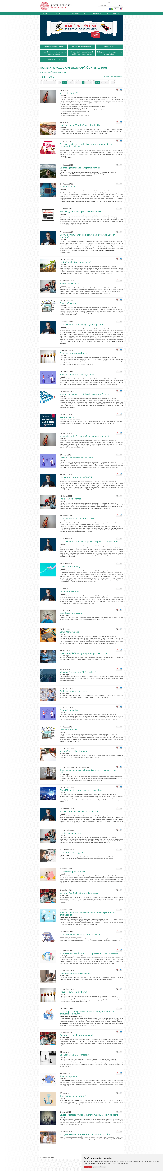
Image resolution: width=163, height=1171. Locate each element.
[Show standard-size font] (115, 9)
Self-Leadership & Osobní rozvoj (75, 1054)
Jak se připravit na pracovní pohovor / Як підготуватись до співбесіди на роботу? (87, 1012)
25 (98, 82)
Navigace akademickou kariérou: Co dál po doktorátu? (85, 1134)
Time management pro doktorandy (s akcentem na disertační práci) (88, 771)
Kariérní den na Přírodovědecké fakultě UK (80, 125)
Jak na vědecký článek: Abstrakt (74, 751)
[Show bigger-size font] (118, 9)
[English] (121, 8)
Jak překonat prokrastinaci (72, 871)
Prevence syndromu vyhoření (73, 353)
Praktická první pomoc (70, 283)
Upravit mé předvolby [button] (99, 1167)
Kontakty (116, 13)
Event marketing (67, 186)
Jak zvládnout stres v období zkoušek (77, 518)
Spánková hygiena (68, 303)
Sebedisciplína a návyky (71, 613)
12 (65, 82)
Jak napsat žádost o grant (72, 852)
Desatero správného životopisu (53, 47)
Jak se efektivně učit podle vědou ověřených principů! (85, 436)
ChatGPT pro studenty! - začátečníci (76, 477)
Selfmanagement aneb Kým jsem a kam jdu (80, 167)
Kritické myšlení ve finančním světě (76, 262)
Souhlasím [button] (88, 1167)
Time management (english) (73, 1096)
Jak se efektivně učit (69, 93)
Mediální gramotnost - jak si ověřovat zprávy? (81, 211)
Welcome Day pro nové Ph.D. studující (78, 672)
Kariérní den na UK (69, 417)
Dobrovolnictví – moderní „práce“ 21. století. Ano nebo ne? (54, 53)
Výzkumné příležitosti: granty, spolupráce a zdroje (83, 653)
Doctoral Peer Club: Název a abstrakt (77, 1035)
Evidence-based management (74, 691)
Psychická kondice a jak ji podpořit (76, 973)
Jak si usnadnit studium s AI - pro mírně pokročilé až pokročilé (89, 541)
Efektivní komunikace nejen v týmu (76, 457)
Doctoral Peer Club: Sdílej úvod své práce (79, 893)
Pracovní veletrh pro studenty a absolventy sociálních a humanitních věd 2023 (86, 145)
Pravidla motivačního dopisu (81, 47)
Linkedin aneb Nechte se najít (53, 59)
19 (83, 82)
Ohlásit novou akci (116, 76)
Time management (69, 1076)
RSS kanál (106, 76)
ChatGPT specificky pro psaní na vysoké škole (81, 790)
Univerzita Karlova (118, 2)
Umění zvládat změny (70, 566)
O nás (45, 13)
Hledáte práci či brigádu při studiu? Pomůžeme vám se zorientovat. (81, 53)
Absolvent (75, 13)
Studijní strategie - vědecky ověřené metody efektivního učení (89, 1114)
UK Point (110, 2)
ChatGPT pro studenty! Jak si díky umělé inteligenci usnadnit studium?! (88, 235)
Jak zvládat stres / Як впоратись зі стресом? (80, 934)
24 (96, 82)
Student (59, 13)
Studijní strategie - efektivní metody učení (79, 811)
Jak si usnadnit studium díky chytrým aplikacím (82, 324)
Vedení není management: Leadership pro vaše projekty (86, 394)
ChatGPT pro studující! (70, 591)
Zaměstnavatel (96, 13)
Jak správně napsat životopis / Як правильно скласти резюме (89, 953)
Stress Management (69, 631)
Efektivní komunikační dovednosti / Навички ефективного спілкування (87, 913)
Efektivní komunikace (70, 710)
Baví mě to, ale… (109, 47)
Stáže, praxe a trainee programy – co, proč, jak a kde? (109, 53)
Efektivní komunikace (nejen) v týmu (77, 374)
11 (63, 82)
